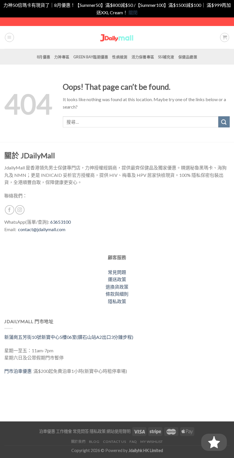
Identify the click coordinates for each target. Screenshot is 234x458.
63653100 (60, 222)
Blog (94, 441)
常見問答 (81, 431)
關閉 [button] (133, 12)
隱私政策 (117, 301)
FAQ (133, 441)
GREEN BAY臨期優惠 (90, 57)
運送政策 (117, 279)
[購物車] (224, 37)
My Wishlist (151, 441)
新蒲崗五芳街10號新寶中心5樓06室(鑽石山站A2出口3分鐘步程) (68, 337)
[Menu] (9, 37)
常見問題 (117, 272)
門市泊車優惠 (18, 371)
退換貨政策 (117, 286)
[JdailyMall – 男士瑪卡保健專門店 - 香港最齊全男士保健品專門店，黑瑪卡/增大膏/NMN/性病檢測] (117, 37)
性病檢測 (119, 57)
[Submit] (224, 121)
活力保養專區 (143, 57)
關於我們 (78, 441)
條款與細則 (117, 294)
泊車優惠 (47, 431)
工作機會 (64, 431)
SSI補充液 (166, 57)
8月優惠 (43, 57)
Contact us (114, 441)
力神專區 (61, 57)
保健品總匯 (187, 57)
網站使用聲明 (118, 431)
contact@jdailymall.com (41, 229)
